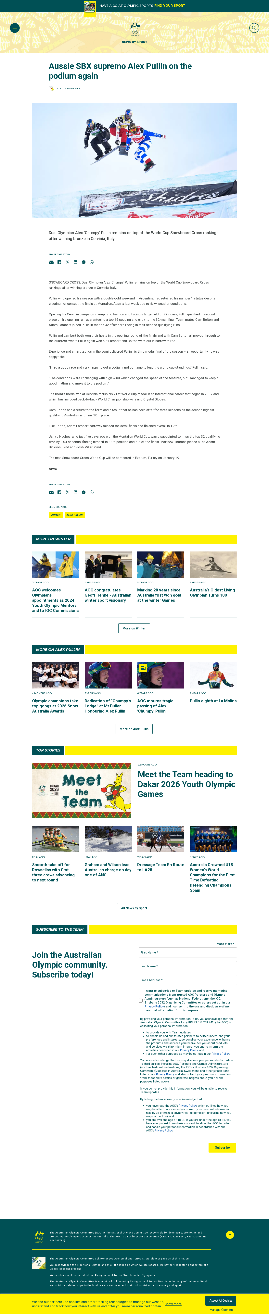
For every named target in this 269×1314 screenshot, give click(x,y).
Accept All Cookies (221, 1300)
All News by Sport (134, 908)
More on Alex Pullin (134, 729)
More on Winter (134, 628)
